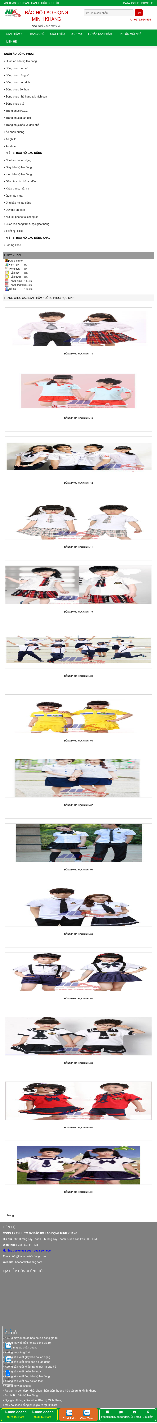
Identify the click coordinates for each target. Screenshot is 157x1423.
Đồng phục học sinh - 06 (78, 869)
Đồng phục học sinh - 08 (78, 740)
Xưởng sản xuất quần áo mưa (22, 1371)
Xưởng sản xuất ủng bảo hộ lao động (27, 1376)
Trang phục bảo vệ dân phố (22, 125)
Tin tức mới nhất (130, 34)
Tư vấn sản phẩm (100, 34)
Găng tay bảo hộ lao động (21, 181)
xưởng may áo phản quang (21, 1347)
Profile (147, 3)
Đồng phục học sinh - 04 (78, 998)
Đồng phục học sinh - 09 (78, 676)
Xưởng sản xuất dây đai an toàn (23, 1381)
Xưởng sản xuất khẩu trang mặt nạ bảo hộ (30, 1366)
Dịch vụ (76, 34)
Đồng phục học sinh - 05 (78, 934)
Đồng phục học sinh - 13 (78, 418)
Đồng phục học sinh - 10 (78, 611)
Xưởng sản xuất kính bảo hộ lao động (27, 1362)
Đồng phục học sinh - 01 (78, 1192)
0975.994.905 (141, 19)
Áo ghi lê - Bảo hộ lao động (21, 1395)
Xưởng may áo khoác (17, 1386)
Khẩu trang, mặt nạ (17, 188)
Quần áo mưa (14, 195)
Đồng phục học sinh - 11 (78, 547)
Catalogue (131, 3)
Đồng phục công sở (17, 75)
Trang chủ (36, 34)
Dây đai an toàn (15, 210)
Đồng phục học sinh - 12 (78, 482)
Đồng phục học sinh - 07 (78, 805)
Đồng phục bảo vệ (16, 68)
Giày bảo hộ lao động (18, 167)
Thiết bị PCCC (14, 231)
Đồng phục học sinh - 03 (78, 1063)
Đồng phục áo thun (17, 89)
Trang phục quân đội (18, 118)
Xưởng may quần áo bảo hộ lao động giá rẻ (31, 1338)
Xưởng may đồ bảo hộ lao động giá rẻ (27, 1342)
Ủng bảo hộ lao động (18, 202)
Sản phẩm (13, 34)
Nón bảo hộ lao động (18, 160)
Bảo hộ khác (13, 245)
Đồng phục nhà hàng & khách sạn (26, 96)
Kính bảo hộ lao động (18, 174)
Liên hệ (11, 41)
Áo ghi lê (10, 139)
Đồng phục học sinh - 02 (78, 1127)
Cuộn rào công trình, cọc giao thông (27, 224)
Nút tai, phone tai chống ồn (21, 217)
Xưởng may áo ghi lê (17, 1352)
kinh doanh (17, 1411)
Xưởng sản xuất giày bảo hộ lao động (27, 1357)
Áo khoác (11, 146)
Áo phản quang (14, 132)
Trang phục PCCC (16, 110)
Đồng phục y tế (14, 103)
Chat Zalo (69, 1418)
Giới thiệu (57, 34)
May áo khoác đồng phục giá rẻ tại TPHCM (30, 1405)
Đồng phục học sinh (17, 82)
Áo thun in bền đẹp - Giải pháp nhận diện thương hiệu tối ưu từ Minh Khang (50, 1390)
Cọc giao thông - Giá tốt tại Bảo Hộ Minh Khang (33, 1400)
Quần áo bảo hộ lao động (21, 61)
